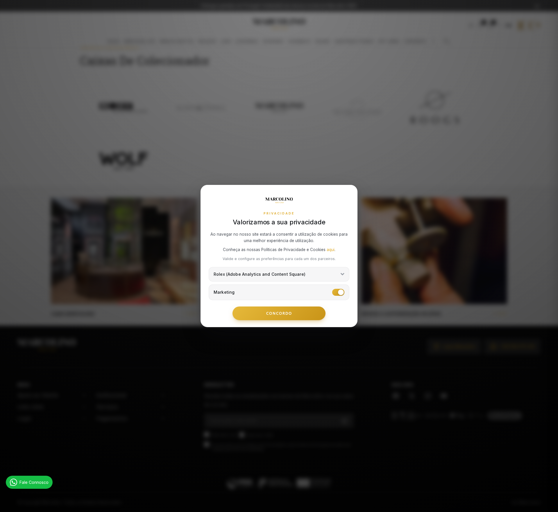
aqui (331, 249)
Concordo (279, 313)
